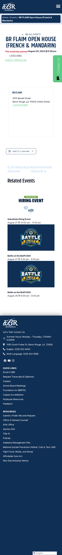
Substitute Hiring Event (19, 219)
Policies (6, 438)
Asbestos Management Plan (16, 442)
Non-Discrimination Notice (15, 460)
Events (13, 17)
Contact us (58, 66)
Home (5, 17)
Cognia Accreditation (13, 394)
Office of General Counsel (15, 420)
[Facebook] (5, 360)
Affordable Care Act (12, 456)
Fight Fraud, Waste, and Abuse (18, 451)
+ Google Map (20, 105)
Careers (7, 381)
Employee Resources (13, 399)
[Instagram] (13, 360)
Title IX (6, 433)
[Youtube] (9, 360)
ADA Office (8, 424)
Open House (20, 60)
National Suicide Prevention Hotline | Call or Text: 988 (29, 447)
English (39, 553)
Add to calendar (21, 151)
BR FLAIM (17, 92)
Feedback (8, 403)
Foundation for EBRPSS (14, 390)
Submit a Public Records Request (19, 415)
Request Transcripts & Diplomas (18, 376)
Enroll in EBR (9, 372)
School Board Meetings (14, 385)
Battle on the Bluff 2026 (19, 255)
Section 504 (9, 429)
